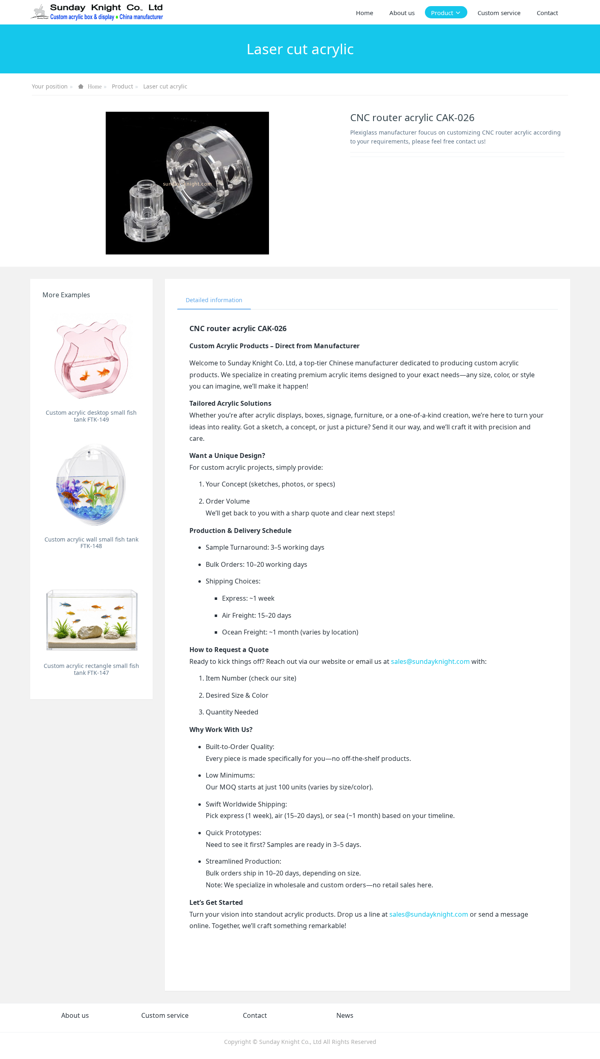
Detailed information (214, 300)
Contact (255, 1015)
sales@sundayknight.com (430, 661)
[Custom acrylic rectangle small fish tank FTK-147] (91, 609)
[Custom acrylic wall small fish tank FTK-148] (91, 483)
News (344, 1015)
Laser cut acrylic (165, 86)
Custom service (165, 1015)
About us (75, 1015)
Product (122, 86)
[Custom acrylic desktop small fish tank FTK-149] (91, 356)
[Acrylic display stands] (97, 12)
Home (364, 13)
